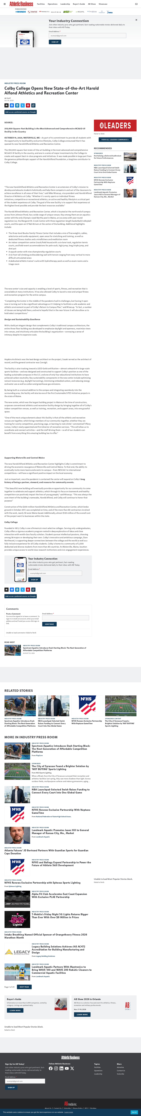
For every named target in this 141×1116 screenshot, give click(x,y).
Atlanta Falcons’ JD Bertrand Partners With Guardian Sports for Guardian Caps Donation (46, 852)
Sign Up (55, 42)
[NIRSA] (50, 11)
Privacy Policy (78, 1108)
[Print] (6, 105)
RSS (86, 1108)
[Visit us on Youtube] (67, 1068)
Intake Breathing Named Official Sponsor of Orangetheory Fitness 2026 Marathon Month (45, 936)
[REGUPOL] (21, 11)
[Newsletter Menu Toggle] (136, 3)
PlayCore (39, 755)
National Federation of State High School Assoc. (53, 816)
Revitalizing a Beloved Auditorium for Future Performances (107, 157)
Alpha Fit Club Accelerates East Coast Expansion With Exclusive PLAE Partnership (59, 896)
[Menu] (4, 3)
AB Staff (7, 98)
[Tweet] (23, 105)
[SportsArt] (107, 11)
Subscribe (67, 1108)
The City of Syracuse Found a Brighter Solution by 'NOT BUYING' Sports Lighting (119, 723)
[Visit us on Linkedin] (61, 1068)
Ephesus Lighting (15, 886)
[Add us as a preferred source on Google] (33, 105)
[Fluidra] (60, 11)
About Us (48, 1108)
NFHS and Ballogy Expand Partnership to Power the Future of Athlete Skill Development (61, 864)
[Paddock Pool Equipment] (43, 11)
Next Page (24, 987)
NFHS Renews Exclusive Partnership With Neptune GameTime (104, 182)
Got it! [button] (134, 1112)
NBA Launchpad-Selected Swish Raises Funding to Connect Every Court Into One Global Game (107, 169)
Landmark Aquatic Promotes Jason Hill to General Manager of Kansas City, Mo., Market (107, 194)
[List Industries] (83, 11)
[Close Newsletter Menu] (136, 20)
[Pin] (28, 105)
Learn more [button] (68, 1112)
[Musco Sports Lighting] (71, 11)
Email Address (54, 31)
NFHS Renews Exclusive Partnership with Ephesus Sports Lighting (42, 882)
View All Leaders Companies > (115, 140)
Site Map (93, 1108)
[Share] (12, 105)
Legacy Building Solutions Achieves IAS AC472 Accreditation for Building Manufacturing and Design (58, 949)
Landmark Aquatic (43, 837)
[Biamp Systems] (95, 11)
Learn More (15, 1010)
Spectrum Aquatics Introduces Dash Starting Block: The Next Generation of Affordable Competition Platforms (54, 649)
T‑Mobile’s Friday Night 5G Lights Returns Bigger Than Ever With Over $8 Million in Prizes (60, 916)
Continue (49, 624)
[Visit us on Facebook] (51, 1068)
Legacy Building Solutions (45, 956)
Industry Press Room (15, 83)
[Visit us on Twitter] (72, 1068)
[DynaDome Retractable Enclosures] (33, 11)
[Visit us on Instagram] (56, 1068)
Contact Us (58, 1108)
